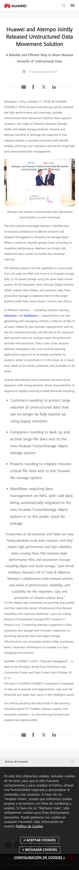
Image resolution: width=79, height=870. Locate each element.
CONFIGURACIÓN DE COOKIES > (39, 857)
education (10, 315)
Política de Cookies (29, 826)
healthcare (30, 315)
